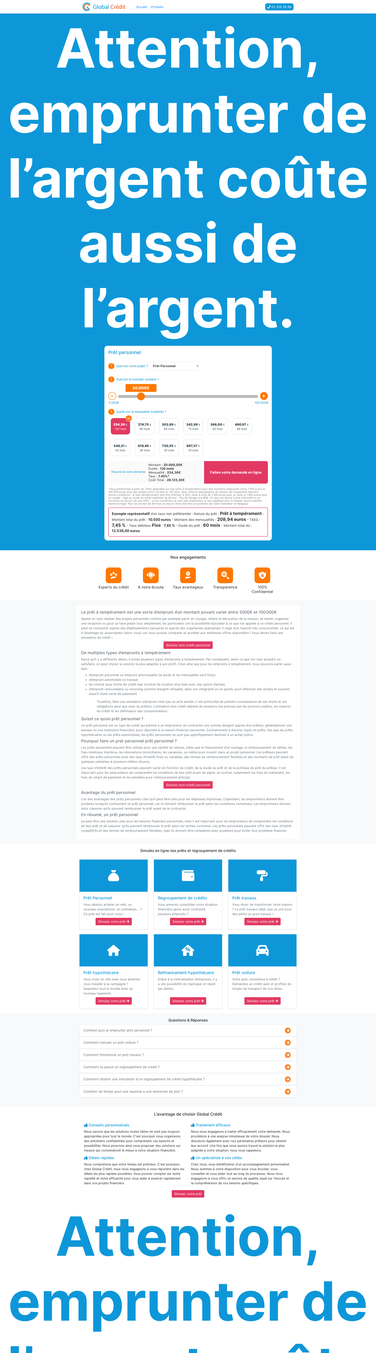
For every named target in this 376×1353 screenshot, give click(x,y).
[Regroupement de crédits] (188, 876)
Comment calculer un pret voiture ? (110, 1042)
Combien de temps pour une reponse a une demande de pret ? (133, 1091)
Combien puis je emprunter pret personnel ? (117, 1030)
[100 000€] (264, 396)
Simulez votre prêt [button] (112, 921)
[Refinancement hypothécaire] (188, 950)
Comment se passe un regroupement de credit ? (121, 1067)
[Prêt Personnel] (114, 876)
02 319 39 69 (280, 7)
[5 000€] (112, 396)
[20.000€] (141, 396)
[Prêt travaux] (262, 876)
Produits (157, 7)
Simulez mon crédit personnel (188, 645)
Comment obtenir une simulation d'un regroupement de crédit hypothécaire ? (144, 1079)
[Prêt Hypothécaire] (114, 950)
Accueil (141, 7)
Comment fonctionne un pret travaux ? (113, 1055)
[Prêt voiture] (262, 950)
